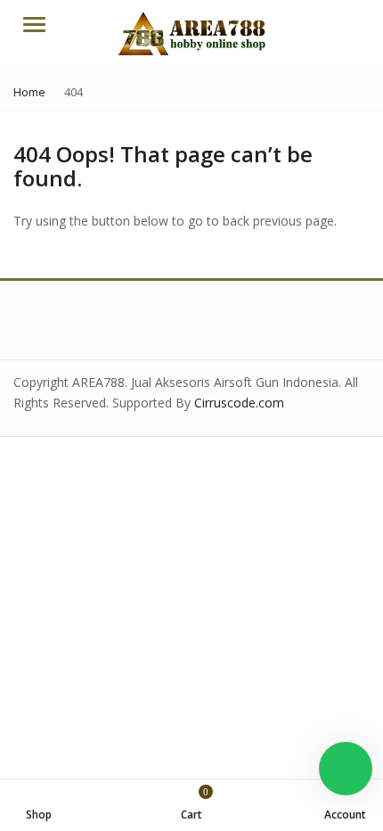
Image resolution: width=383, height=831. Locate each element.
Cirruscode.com (239, 402)
